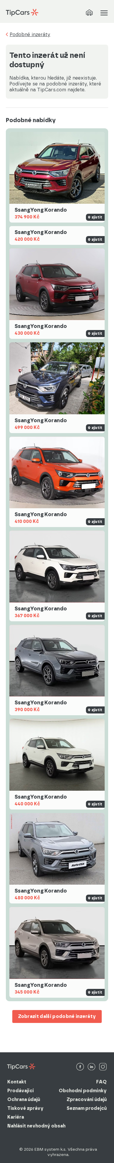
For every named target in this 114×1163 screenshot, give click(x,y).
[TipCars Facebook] (80, 1067)
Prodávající (20, 1090)
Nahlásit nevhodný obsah (36, 1126)
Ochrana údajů (23, 1099)
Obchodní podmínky (83, 1090)
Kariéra (15, 1117)
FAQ (101, 1082)
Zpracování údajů (87, 1099)
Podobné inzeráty (30, 34)
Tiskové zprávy (25, 1108)
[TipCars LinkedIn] (91, 1067)
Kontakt (16, 1082)
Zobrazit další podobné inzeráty (57, 1016)
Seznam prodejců (87, 1108)
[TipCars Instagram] (103, 1067)
